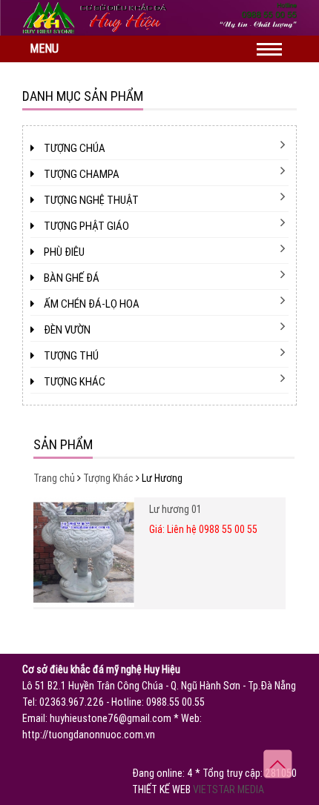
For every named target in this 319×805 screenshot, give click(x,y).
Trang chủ (54, 478)
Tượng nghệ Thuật (90, 200)
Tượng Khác (73, 381)
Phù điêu (63, 252)
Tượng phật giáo (85, 226)
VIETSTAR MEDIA (228, 789)
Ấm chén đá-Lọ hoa (90, 304)
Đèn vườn (66, 330)
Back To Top (278, 764)
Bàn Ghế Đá (70, 278)
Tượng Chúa (73, 148)
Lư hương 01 (175, 509)
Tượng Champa (80, 174)
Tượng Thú (70, 355)
